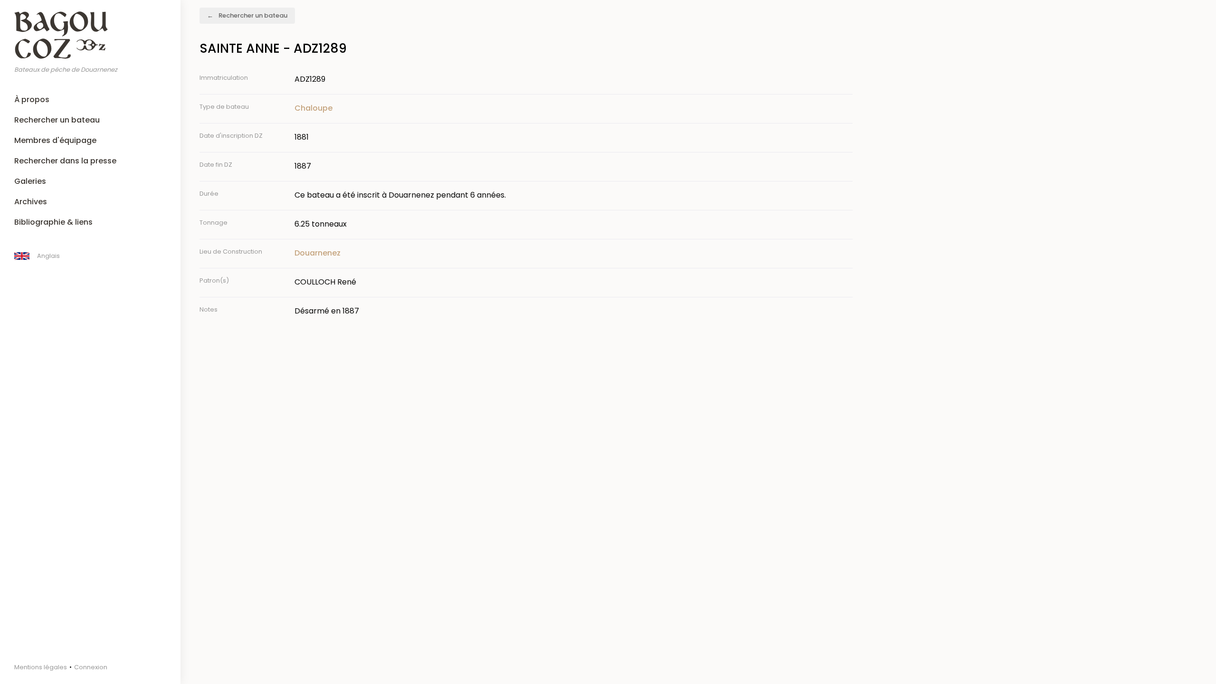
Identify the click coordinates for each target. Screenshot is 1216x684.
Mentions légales (40, 667)
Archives (30, 201)
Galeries (30, 181)
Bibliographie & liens (53, 222)
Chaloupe (313, 108)
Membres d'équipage (55, 140)
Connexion (90, 667)
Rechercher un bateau (57, 119)
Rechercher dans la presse (65, 160)
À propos (31, 99)
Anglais (48, 256)
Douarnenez (317, 252)
